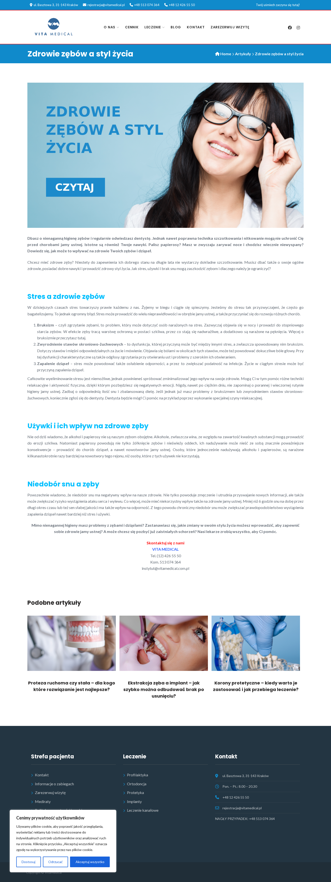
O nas (109, 27)
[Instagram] (298, 27)
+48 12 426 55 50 (182, 5)
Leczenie (152, 27)
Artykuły (243, 53)
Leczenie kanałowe (142, 810)
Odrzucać (55, 862)
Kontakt (196, 27)
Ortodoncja (136, 783)
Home (225, 53)
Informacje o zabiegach (54, 783)
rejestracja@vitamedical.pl (106, 5)
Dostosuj (28, 862)
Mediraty (43, 801)
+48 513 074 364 (146, 5)
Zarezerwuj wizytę (230, 27)
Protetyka (135, 792)
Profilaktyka (137, 774)
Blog (176, 27)
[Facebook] (290, 27)
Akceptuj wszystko (90, 862)
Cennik (132, 27)
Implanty (134, 801)
